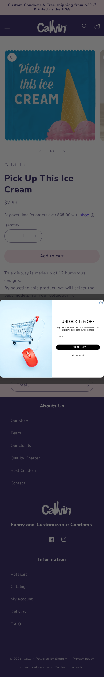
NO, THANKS (78, 355)
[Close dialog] (101, 302)
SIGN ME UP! (78, 347)
